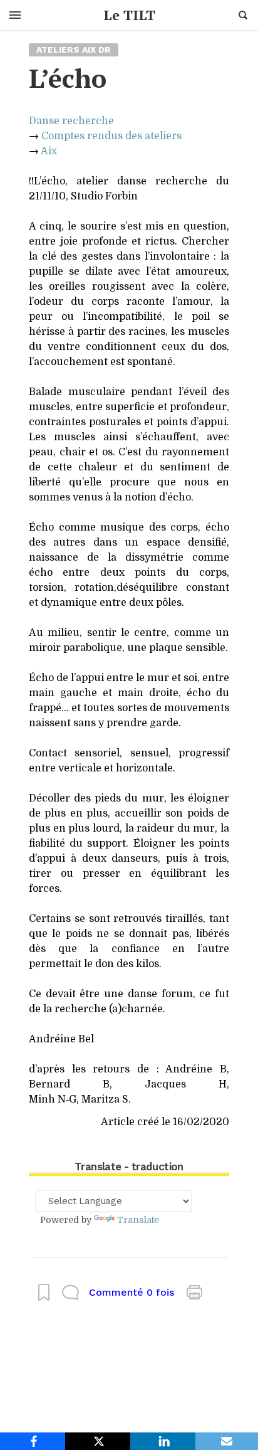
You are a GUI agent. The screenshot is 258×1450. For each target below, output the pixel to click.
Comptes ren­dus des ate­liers (111, 136)
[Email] (226, 1441)
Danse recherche (71, 121)
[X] (97, 1441)
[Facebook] (32, 1441)
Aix (49, 151)
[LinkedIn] (162, 1441)
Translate (138, 1220)
